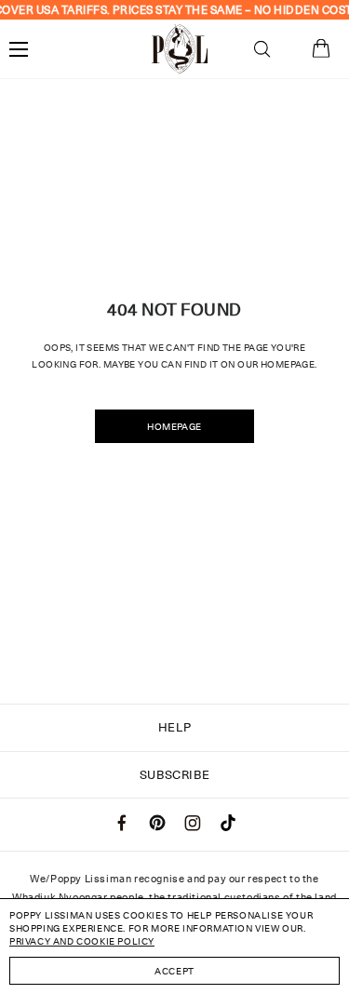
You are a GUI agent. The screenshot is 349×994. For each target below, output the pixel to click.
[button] (262, 49)
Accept (174, 970)
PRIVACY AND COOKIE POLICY (81, 940)
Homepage (174, 426)
